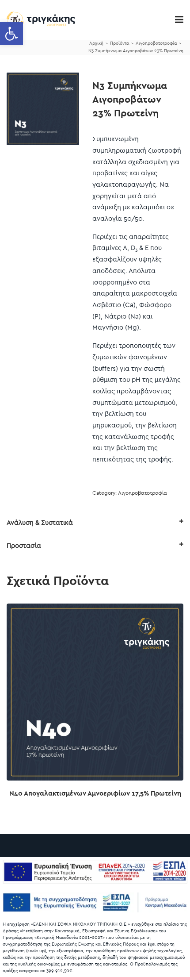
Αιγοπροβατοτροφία (156, 43)
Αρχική (96, 43)
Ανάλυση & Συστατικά (40, 523)
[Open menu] (179, 20)
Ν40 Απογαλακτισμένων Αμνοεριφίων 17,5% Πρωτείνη (95, 793)
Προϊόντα (119, 43)
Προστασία (24, 546)
